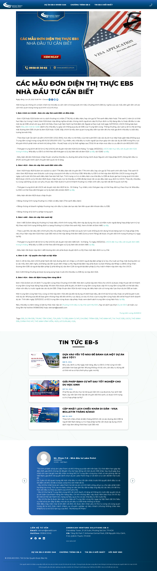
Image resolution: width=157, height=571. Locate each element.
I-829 (56, 321)
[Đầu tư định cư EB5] (12, 4)
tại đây (92, 152)
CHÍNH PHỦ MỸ (27, 321)
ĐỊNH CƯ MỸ (74, 319)
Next (132, 480)
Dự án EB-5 (122, 305)
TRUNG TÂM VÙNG (43, 319)
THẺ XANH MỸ (105, 319)
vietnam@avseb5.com (43, 530)
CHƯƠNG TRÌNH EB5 (89, 319)
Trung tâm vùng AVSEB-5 (130, 313)
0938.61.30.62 (40, 533)
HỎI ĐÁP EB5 (115, 552)
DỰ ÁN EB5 (30, 319)
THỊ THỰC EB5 (118, 319)
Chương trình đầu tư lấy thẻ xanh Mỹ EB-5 (80, 305)
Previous (24, 480)
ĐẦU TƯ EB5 (62, 319)
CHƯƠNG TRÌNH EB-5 (80, 5)
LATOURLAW (64, 321)
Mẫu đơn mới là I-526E (30, 127)
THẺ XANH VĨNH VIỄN (43, 321)
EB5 (22, 319)
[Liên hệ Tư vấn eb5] (150, 5)
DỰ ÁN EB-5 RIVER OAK (55, 5)
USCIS (128, 319)
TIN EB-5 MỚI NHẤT (103, 5)
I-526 (73, 321)
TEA (54, 319)
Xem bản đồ (71, 541)
